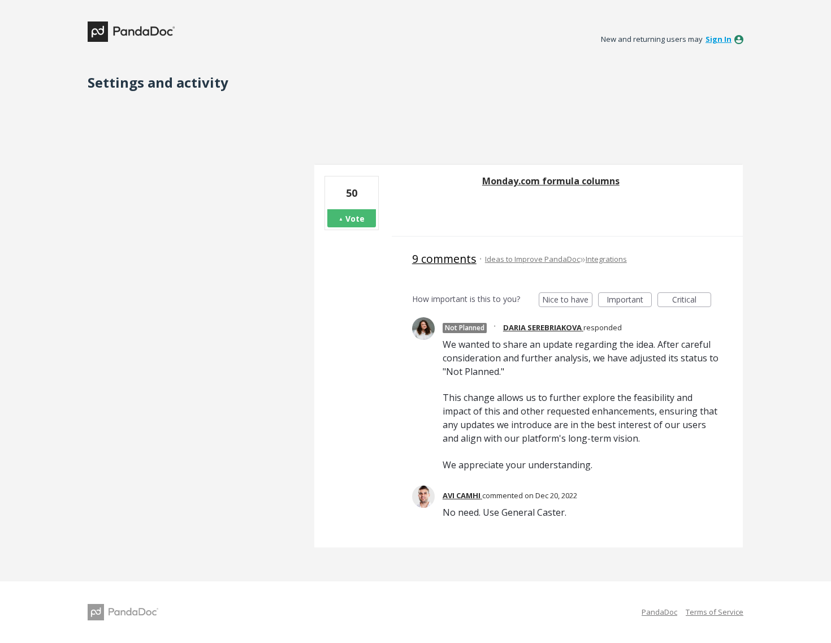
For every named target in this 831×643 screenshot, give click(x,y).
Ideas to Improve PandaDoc (532, 259)
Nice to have (567, 300)
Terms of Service (714, 612)
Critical (691, 300)
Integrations (606, 259)
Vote (355, 218)
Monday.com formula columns (551, 181)
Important (629, 300)
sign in (719, 39)
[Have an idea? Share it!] (131, 31)
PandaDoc (659, 612)
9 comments (444, 258)
